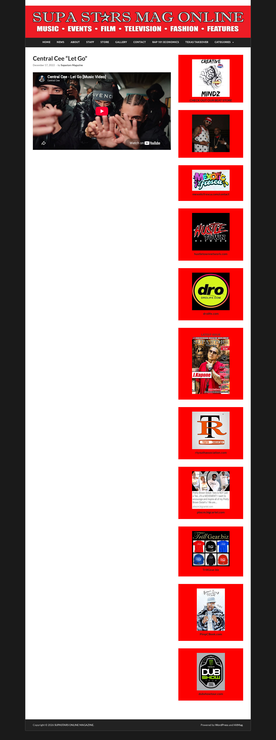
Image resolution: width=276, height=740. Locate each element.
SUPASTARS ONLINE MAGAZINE (74, 724)
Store (104, 42)
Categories (223, 42)
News (60, 42)
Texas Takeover (196, 42)
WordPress (221, 724)
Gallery (121, 42)
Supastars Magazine (72, 65)
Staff (90, 42)
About (75, 42)
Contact (139, 42)
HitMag (238, 724)
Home (46, 42)
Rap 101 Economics (165, 42)
